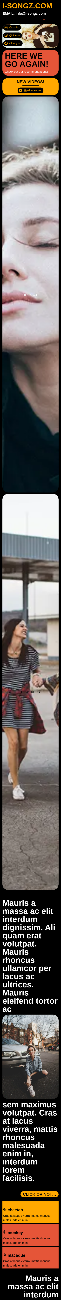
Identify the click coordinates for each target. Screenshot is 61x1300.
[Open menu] (44, 19)
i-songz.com (27, 6)
